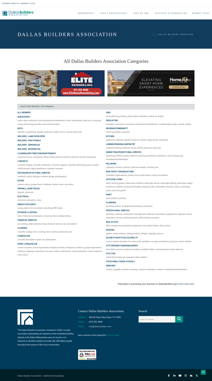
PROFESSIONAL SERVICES (118, 210)
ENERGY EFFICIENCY (27, 204)
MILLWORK (111, 163)
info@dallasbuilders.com (100, 326)
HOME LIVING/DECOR (27, 244)
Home (154, 34)
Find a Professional (113, 13)
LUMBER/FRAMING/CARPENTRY (120, 144)
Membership (86, 13)
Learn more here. (186, 283)
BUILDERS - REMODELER (29, 145)
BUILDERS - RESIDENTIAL (29, 149)
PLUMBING (111, 202)
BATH (20, 128)
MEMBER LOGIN (28, 3)
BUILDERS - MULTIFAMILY (29, 140)
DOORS (21, 180)
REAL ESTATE (112, 222)
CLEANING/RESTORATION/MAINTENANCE (37, 153)
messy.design (58, 375)
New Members (33, 106)
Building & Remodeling (171, 13)
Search (23, 106)
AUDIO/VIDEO (24, 117)
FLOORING (22, 228)
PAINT (109, 194)
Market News (201, 13)
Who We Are (141, 13)
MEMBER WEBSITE (10, 3)
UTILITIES (110, 253)
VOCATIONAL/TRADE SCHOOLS (120, 261)
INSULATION (112, 120)
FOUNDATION (24, 236)
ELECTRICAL (23, 196)
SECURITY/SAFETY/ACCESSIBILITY (122, 237)
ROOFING (110, 230)
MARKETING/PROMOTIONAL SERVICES (123, 152)
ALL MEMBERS (24, 112)
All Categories (47, 106)
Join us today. (113, 335)
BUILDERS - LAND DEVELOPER (31, 136)
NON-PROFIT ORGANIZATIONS (120, 171)
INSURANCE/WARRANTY (117, 128)
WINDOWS (110, 265)
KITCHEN (110, 136)
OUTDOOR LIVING (114, 179)
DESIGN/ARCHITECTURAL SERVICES (34, 173)
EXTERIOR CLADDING (27, 212)
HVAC (108, 112)
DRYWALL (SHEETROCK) (29, 188)
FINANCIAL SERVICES (27, 220)
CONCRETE (23, 161)
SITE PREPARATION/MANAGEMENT (122, 245)
